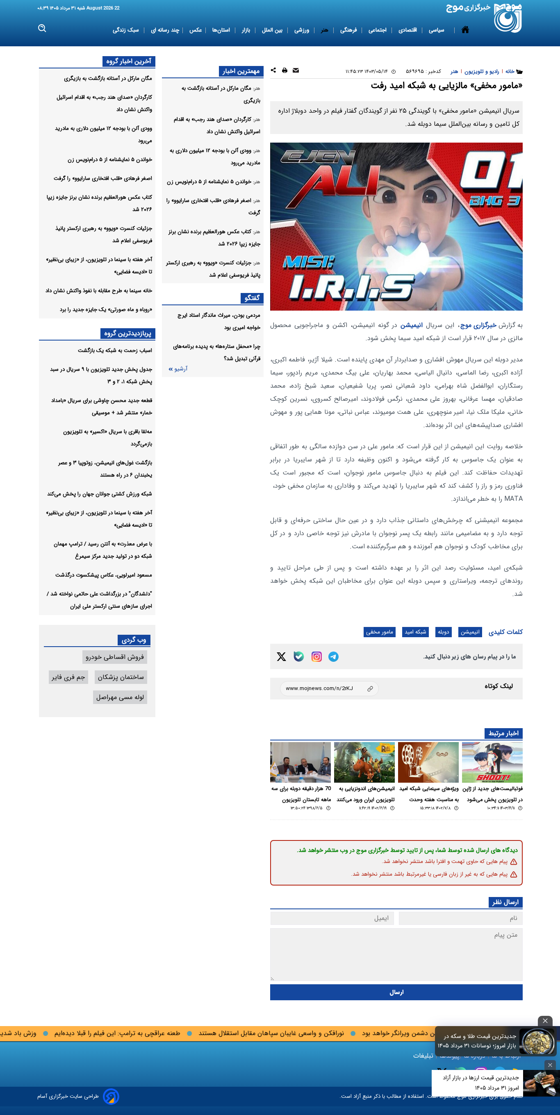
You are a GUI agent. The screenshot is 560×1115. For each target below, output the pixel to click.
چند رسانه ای (165, 30)
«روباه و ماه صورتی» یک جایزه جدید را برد (106, 309)
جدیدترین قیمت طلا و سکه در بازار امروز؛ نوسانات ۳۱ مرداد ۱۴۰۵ (477, 1041)
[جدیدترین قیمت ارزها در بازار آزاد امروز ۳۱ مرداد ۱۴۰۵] (541, 1083)
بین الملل (273, 30)
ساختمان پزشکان (121, 677)
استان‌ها (222, 30)
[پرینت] (285, 71)
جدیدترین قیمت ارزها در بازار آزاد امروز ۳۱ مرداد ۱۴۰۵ (481, 1082)
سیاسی (437, 30)
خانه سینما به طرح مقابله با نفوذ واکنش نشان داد (99, 290)
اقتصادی (408, 30)
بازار (247, 30)
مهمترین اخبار (241, 71)
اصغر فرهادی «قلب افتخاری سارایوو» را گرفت (103, 178)
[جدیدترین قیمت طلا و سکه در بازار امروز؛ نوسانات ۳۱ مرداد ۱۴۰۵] (537, 1041)
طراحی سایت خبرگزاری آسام (68, 1096)
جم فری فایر (68, 677)
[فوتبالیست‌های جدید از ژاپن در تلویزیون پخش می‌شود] (492, 762)
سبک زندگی (127, 30)
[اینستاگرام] (317, 657)
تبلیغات (424, 1056)
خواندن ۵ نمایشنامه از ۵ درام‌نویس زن (110, 159)
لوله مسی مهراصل (120, 697)
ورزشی (302, 30)
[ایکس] (281, 656)
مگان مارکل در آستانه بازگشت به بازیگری (108, 78)
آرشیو (180, 369)
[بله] (299, 656)
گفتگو (252, 298)
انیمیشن (412, 325)
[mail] (296, 71)
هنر (325, 30)
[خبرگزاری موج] (508, 18)
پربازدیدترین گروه (128, 333)
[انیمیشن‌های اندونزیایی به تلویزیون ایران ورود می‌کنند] (364, 762)
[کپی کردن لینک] (329, 688)
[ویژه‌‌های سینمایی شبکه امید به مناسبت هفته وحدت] (428, 762)
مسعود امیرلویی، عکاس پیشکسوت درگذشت (103, 575)
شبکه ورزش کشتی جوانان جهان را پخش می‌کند (99, 494)
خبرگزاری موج (478, 325)
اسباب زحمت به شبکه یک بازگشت (115, 350)
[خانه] (465, 30)
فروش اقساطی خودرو (115, 657)
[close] (545, 1021)
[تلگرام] (333, 656)
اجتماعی (378, 30)
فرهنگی (349, 30)
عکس (195, 30)
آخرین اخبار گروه (129, 61)
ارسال (396, 992)
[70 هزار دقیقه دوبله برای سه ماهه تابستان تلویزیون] (300, 762)
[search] (42, 28)
